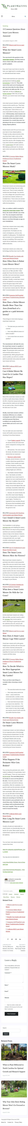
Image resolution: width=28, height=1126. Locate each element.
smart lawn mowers (8, 59)
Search (4, 1028)
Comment (8, 973)
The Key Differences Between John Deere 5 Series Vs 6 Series (8, 948)
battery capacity (16, 440)
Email (6, 991)
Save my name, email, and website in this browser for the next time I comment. (13, 1007)
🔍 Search (22, 891)
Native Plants (6, 897)
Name (7, 985)
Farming (10, 894)
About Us (3, 1122)
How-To (22, 894)
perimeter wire (7, 527)
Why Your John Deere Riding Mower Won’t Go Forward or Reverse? (14, 1105)
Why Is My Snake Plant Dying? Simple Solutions (20, 948)
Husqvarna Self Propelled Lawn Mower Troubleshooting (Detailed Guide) (13, 297)
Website (7, 997)
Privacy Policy (18, 1122)
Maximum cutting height (14, 457)
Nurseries (13, 897)
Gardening (5, 26)
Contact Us (10, 1122)
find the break (6, 776)
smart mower (9, 144)
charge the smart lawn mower (11, 210)
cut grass (7, 619)
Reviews (18, 897)
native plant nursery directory (16, 882)
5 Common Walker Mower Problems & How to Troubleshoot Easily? (13, 158)
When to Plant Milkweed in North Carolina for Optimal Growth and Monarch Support (14, 1068)
